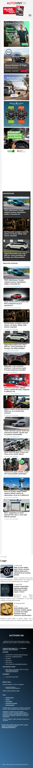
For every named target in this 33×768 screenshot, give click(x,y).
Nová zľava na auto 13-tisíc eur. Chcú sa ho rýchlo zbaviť (16, 453)
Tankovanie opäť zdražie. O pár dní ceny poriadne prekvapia (16, 473)
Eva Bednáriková (17, 216)
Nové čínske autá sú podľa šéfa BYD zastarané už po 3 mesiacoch (16, 303)
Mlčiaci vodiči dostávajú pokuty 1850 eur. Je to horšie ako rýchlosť (16, 411)
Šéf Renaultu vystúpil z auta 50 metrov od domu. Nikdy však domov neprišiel (16, 234)
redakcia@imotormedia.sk (21, 664)
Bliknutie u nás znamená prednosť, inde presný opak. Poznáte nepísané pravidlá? (15, 368)
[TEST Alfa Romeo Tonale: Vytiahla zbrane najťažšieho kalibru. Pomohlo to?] (16, 209)
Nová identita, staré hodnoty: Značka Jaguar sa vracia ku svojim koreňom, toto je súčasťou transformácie (23, 611)
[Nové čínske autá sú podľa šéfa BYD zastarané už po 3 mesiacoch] (16, 300)
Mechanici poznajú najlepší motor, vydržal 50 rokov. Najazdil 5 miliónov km (16, 389)
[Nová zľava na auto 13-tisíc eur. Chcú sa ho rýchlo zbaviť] (16, 451)
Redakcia (15, 372)
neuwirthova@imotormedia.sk (13, 688)
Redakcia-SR (16, 436)
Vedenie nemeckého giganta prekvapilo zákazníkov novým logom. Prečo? (21, 589)
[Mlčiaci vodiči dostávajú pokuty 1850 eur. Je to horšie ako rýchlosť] (16, 408)
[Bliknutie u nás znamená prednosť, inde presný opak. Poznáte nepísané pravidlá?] (16, 365)
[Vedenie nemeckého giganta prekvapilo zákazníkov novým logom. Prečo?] (6, 596)
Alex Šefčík (15, 238)
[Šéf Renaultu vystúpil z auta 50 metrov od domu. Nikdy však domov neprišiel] (16, 231)
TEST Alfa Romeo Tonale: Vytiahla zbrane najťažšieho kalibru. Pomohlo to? (15, 212)
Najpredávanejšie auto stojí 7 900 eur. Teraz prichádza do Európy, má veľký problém (15, 255)
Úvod (1, 556)
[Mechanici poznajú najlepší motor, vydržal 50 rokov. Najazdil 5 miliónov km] (16, 386)
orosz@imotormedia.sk (17, 656)
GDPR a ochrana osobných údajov (11, 690)
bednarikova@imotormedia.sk (21, 654)
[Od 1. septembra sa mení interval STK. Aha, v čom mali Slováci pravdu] (16, 511)
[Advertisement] (16, 171)
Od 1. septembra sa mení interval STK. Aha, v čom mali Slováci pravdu (15, 515)
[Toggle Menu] (30, 15)
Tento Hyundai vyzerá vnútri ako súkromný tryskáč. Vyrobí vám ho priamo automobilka (16, 432)
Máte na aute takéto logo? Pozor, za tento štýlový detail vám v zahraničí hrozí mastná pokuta (22, 571)
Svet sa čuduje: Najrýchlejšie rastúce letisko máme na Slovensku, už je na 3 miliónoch (16, 493)
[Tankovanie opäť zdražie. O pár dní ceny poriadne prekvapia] (16, 470)
